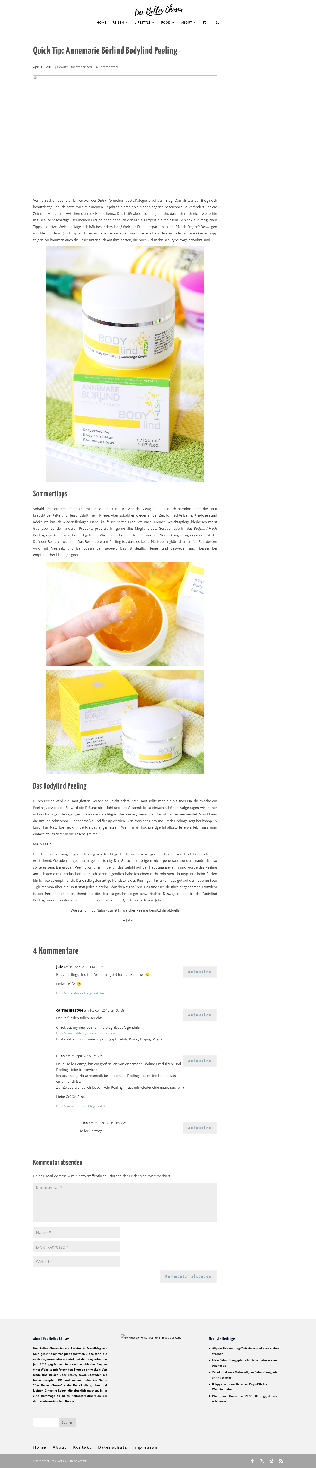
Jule (59, 966)
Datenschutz (112, 1447)
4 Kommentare (107, 67)
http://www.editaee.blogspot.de (81, 1106)
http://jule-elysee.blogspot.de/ (80, 993)
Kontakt (82, 1447)
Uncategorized (81, 67)
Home (102, 22)
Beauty (62, 67)
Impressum (146, 1447)
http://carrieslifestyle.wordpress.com (85, 1033)
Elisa (60, 1055)
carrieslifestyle (69, 1010)
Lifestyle (143, 22)
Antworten (199, 972)
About (186, 22)
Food (165, 22)
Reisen (118, 22)
